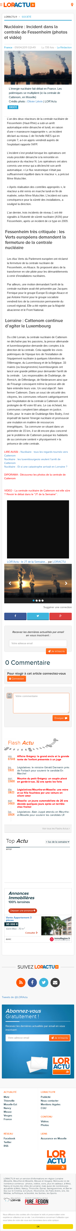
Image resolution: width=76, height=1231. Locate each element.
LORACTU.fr (10, 17)
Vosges (8, 1115)
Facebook (9, 1138)
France (8, 47)
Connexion (17, 678)
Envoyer (60, 718)
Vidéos (45, 1121)
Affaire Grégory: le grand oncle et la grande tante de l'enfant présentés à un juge (43, 758)
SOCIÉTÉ (26, 17)
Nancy (7, 1108)
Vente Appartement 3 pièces (19, 919)
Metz (6, 1097)
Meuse (8, 1111)
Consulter (30, 932)
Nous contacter (49, 1100)
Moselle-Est (10, 1104)
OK (38, 1226)
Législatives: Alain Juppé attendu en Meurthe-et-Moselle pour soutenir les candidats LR (43, 813)
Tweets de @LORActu (15, 997)
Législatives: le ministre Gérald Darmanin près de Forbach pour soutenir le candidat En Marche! (43, 770)
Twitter (7, 1142)
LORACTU (59, 561)
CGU (43, 1108)
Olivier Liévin (35, 101)
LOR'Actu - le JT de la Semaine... (27, 561)
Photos (45, 1125)
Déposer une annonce (21, 910)
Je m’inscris (58, 651)
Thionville (9, 1100)
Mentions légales (51, 1104)
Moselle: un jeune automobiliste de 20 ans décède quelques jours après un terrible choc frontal (42, 804)
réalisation (15, 1198)
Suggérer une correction (57, 607)
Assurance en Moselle (54, 1138)
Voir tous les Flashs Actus (55, 828)
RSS (6, 1145)
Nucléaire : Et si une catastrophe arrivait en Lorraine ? (35, 466)
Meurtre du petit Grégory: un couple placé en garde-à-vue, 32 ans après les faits (42, 780)
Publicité (46, 1097)
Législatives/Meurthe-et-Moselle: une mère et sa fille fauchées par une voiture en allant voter (42, 793)
